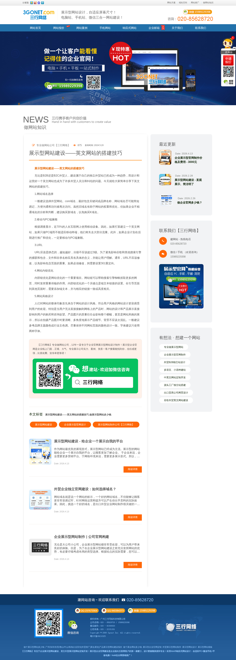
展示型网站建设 (43, 424)
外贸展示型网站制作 (172, 647)
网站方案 (171, 2)
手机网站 (105, 27)
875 (79, 145)
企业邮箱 (154, 27)
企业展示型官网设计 (75, 424)
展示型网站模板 (205, 647)
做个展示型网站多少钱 (34, 647)
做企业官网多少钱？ (189, 202)
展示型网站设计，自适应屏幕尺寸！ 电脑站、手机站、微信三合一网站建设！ (92, 14)
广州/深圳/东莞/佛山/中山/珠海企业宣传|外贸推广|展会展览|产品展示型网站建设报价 (83, 647)
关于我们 (177, 27)
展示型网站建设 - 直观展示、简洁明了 (188, 182)
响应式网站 (129, 27)
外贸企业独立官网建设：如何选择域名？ (85, 489)
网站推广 (195, 2)
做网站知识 (208, 2)
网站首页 (35, 27)
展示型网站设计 (189, 647)
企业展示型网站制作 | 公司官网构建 (81, 537)
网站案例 (81, 27)
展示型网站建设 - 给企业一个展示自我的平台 (88, 441)
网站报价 (58, 27)
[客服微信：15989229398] (228, 82)
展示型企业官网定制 (152, 647)
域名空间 (183, 2)
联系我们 (200, 27)
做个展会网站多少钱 (132, 647)
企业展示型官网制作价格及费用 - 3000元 (188, 159)
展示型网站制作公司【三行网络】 (116, 424)
